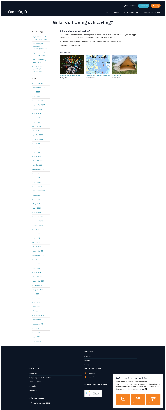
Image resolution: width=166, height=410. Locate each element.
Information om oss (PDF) (39, 403)
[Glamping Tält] (124, 56)
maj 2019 (36, 238)
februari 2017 (38, 311)
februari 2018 (38, 277)
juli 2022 (36, 144)
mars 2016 (37, 341)
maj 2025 (36, 96)
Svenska (87, 356)
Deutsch (87, 365)
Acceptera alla (123, 402)
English (87, 361)
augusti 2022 (38, 139)
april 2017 (36, 307)
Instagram (91, 373)
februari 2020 (38, 217)
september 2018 (39, 255)
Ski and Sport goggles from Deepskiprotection (40, 46)
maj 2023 (36, 122)
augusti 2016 (38, 324)
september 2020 (39, 195)
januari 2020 (38, 221)
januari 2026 (38, 83)
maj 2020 (36, 204)
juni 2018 (36, 264)
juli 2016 (36, 328)
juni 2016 (36, 333)
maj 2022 (36, 152)
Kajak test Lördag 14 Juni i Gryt (70, 75)
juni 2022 (36, 148)
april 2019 (36, 242)
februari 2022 (38, 161)
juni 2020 (36, 199)
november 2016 (38, 320)
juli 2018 (36, 259)
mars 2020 (37, 212)
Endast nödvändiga (138, 402)
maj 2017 (36, 302)
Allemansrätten (35, 382)
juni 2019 (36, 234)
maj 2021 (36, 178)
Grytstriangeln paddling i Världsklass (98, 75)
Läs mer (142, 389)
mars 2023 (37, 131)
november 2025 (39, 88)
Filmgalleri (33, 390)
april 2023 (37, 126)
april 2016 (36, 337)
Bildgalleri (33, 386)
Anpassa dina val (153, 402)
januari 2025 (38, 101)
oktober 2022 (38, 135)
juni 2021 (36, 174)
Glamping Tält (116, 75)
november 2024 (39, 105)
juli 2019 (36, 229)
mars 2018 (37, 272)
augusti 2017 (38, 290)
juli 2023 (36, 118)
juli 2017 (36, 294)
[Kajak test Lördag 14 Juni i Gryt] (72, 56)
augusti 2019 (38, 225)
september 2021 (39, 169)
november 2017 (38, 285)
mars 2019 (37, 247)
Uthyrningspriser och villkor (40, 378)
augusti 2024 (38, 109)
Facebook (91, 377)
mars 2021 (37, 182)
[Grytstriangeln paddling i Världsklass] (98, 56)
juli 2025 (36, 92)
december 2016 (38, 315)
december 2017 (38, 281)
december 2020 (39, 191)
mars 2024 (37, 113)
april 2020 (37, 208)
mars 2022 (37, 156)
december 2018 (38, 251)
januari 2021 (37, 186)
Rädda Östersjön (35, 373)
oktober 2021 (38, 165)
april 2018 (36, 268)
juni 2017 (36, 298)
